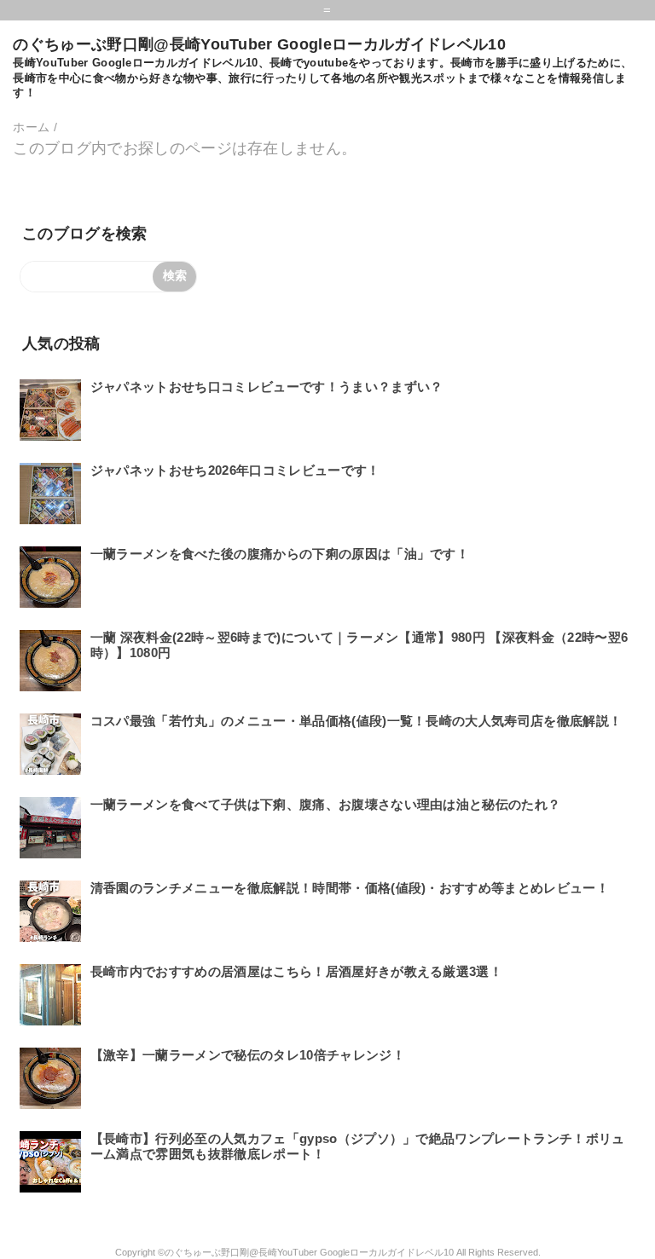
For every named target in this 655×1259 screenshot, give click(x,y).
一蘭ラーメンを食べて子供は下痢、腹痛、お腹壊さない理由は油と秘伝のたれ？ (325, 804)
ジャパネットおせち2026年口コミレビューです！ (235, 470)
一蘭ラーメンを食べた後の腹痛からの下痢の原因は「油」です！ (279, 553)
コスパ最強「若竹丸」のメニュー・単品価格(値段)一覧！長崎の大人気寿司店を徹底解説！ (356, 720)
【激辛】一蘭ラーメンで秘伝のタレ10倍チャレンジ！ (247, 1055)
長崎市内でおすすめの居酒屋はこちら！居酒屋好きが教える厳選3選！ (296, 971)
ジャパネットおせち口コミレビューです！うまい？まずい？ (266, 386)
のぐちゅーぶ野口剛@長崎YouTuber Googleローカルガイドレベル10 (259, 44)
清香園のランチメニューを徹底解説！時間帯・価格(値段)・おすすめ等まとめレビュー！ (349, 888)
